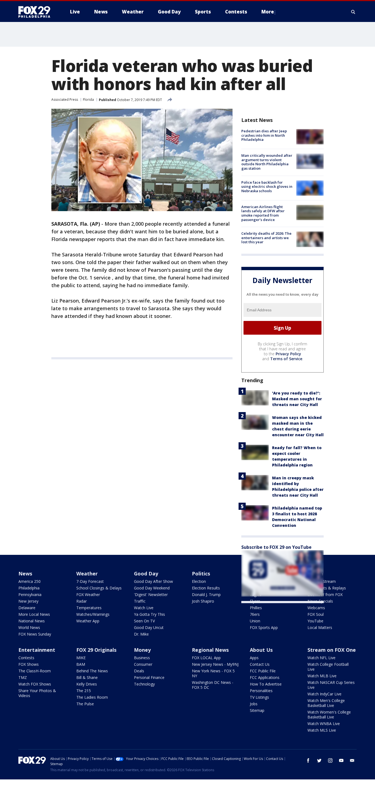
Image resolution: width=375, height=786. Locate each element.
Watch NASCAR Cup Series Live (331, 685)
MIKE (81, 657)
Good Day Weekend (152, 588)
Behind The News (92, 670)
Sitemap (257, 710)
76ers (255, 614)
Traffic (139, 601)
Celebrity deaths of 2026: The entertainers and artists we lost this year (266, 237)
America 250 (29, 581)
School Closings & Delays (99, 588)
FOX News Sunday (34, 634)
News (25, 573)
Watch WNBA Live (323, 723)
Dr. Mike (141, 634)
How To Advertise (266, 684)
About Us (261, 650)
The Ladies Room (92, 697)
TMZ (22, 677)
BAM (80, 664)
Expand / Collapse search (353, 12)
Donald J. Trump (206, 594)
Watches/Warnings (93, 614)
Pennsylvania (29, 594)
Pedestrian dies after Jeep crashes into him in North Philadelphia (264, 135)
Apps (254, 657)
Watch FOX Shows (34, 684)
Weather (87, 573)
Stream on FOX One (331, 650)
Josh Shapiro (203, 601)
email (352, 760)
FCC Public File (263, 670)
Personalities (261, 690)
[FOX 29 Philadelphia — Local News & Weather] (36, 11)
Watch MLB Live (322, 675)
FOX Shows (28, 664)
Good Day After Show (153, 581)
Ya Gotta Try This (149, 614)
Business (142, 657)
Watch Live (143, 607)
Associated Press (64, 99)
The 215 (83, 690)
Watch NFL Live (321, 657)
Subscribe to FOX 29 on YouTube (276, 547)
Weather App (87, 620)
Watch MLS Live (321, 730)
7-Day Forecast (90, 581)
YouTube (315, 620)
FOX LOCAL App (206, 657)
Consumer (143, 664)
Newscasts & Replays (326, 588)
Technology (144, 684)
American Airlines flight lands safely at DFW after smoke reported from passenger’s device (263, 213)
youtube (341, 760)
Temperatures (89, 607)
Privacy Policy (288, 353)
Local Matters (319, 627)
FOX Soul (315, 614)
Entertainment (36, 650)
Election (199, 581)
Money (142, 650)
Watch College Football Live (328, 667)
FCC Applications (264, 677)
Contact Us (260, 664)
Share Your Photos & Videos (37, 693)
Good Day (146, 573)
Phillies (256, 607)
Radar (81, 601)
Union (255, 620)
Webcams (316, 607)
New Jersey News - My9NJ (215, 664)
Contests (26, 657)
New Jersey (28, 601)
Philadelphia (29, 588)
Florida (88, 99)
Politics (201, 573)
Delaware (26, 607)
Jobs (254, 703)
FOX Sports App (264, 627)
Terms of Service (286, 358)
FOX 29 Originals (96, 650)
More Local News (34, 614)
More (267, 12)
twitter (319, 760)
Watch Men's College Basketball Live (326, 703)
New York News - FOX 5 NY (213, 673)
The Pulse (85, 703)
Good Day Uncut (149, 627)
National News (31, 620)
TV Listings (259, 697)
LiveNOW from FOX (325, 594)
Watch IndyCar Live (324, 694)
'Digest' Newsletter (151, 594)
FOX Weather (88, 594)
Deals (139, 670)
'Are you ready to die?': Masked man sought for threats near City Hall (297, 398)
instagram (330, 760)
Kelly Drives (86, 684)
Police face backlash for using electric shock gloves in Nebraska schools (266, 186)
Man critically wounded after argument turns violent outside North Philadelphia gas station (266, 162)
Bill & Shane (87, 677)
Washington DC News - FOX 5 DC (212, 685)
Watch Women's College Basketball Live (329, 714)
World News (29, 627)
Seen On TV (144, 620)
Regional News (210, 650)
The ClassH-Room (34, 670)
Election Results (206, 588)
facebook (308, 760)
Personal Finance (149, 677)
